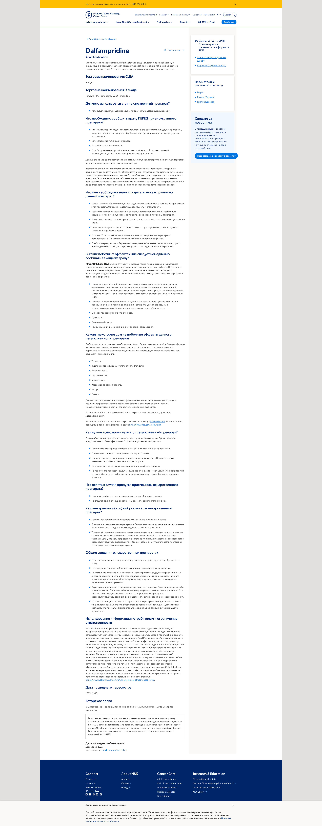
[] (205, 97)
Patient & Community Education (102, 39)
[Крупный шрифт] (211, 65)
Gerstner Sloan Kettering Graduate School (213, 783)
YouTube (97, 794)
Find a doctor (163, 796)
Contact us (91, 779)
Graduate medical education (207, 787)
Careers (125, 783)
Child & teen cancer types (169, 783)
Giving (124, 787)
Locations (90, 783)
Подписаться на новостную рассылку (216, 156)
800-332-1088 (157, 421)
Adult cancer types (166, 779)
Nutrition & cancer (166, 792)
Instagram (87, 794)
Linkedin (101, 794)
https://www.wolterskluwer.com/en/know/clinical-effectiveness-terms (120, 680)
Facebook (90, 794)
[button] (164, 15)
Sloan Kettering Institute (204, 779)
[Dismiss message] (235, 4)
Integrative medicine (167, 787)
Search (228, 15)
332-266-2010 (139, 4)
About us (125, 779)
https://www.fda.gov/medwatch (145, 424)
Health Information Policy (114, 750)
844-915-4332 (92, 791)
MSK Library (199, 792)
